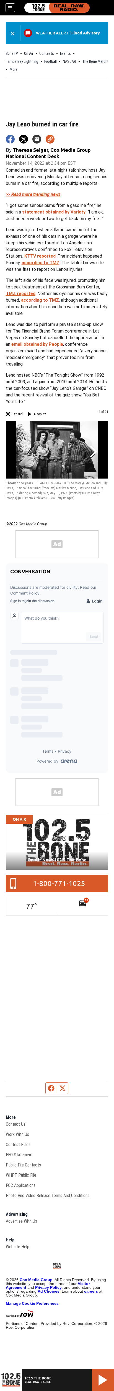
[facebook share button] (10, 139)
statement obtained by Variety (54, 212)
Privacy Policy (48, 1287)
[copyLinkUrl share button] (50, 139)
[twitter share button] (23, 139)
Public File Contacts (23, 1165)
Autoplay (40, 414)
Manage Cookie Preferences (32, 1303)
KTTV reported (40, 256)
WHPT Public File (21, 1175)
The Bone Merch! (95, 61)
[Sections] (10, 7)
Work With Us (17, 1134)
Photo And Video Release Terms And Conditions (47, 1195)
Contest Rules (18, 1144)
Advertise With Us (21, 1221)
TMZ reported (20, 293)
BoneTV (12, 53)
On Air (28, 53)
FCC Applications (20, 1185)
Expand (17, 414)
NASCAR (69, 61)
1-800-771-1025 (59, 883)
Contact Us (15, 1124)
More (13, 69)
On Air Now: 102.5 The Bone (57, 859)
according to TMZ (40, 262)
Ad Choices (48, 1291)
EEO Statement (19, 1154)
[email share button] (36, 139)
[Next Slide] (93, 451)
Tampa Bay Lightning (22, 61)
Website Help (17, 1246)
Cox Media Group (36, 1279)
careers (91, 1291)
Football (50, 61)
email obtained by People (37, 344)
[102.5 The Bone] (57, 7)
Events (65, 53)
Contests (46, 53)
